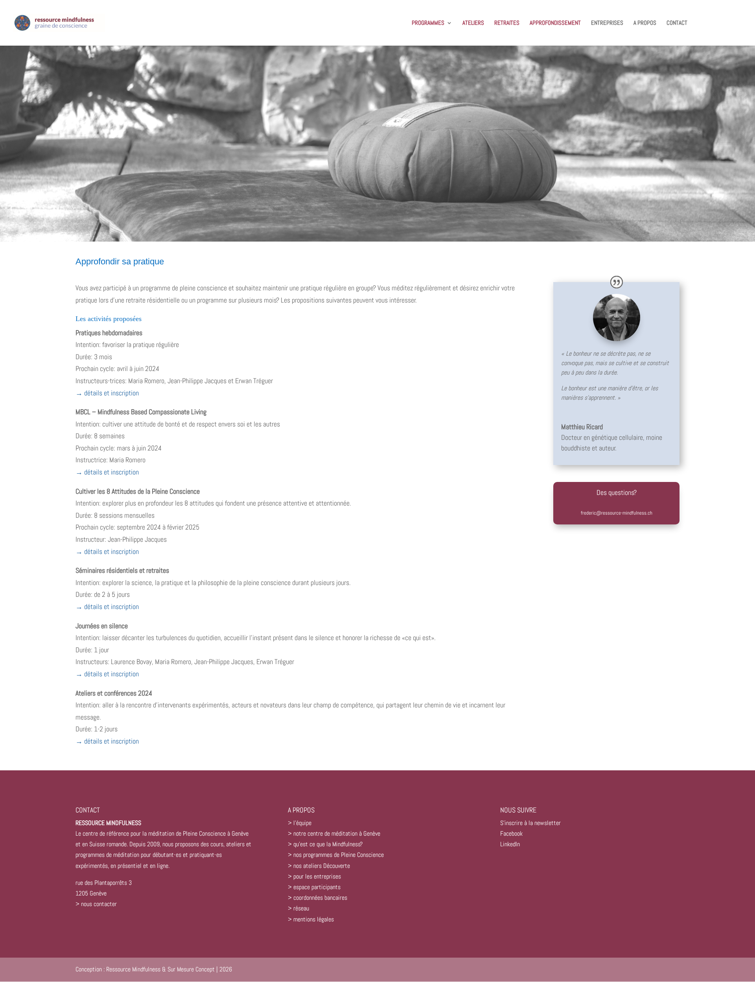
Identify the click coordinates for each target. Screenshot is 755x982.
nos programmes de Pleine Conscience (338, 855)
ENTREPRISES (607, 23)
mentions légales (313, 919)
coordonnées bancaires (320, 897)
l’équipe (302, 823)
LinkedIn (510, 844)
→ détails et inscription (107, 392)
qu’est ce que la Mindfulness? (328, 844)
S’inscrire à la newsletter (530, 823)
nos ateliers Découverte (321, 866)
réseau (301, 908)
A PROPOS (644, 23)
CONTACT (677, 23)
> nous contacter (96, 904)
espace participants (317, 887)
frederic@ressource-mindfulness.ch (616, 512)
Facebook (511, 833)
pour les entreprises (317, 876)
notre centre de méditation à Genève (336, 833)
